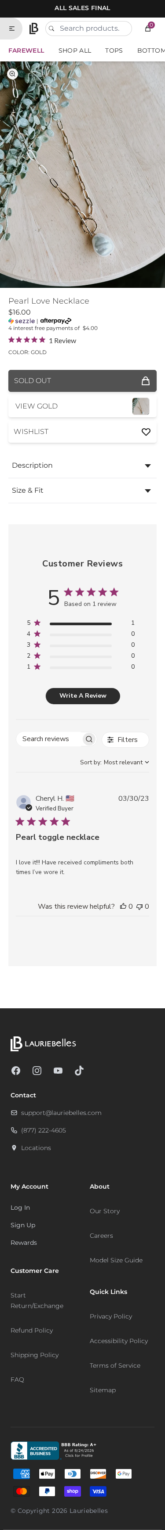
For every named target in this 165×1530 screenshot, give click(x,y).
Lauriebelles (89, 1511)
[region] (81, 624)
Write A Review (82, 696)
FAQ (17, 1379)
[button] (148, 28)
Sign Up (23, 1225)
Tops (114, 50)
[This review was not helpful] (139, 906)
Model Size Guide (116, 1260)
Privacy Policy (111, 1316)
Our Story (105, 1211)
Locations (36, 1148)
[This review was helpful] (123, 906)
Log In (20, 1207)
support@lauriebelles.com (61, 1113)
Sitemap (103, 1390)
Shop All (75, 50)
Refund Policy (32, 1330)
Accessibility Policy (119, 1341)
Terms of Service (115, 1365)
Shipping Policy (35, 1355)
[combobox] (88, 28)
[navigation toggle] (15, 28)
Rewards (24, 1243)
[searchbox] (48, 739)
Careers (101, 1236)
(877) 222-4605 (43, 1130)
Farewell (26, 50)
